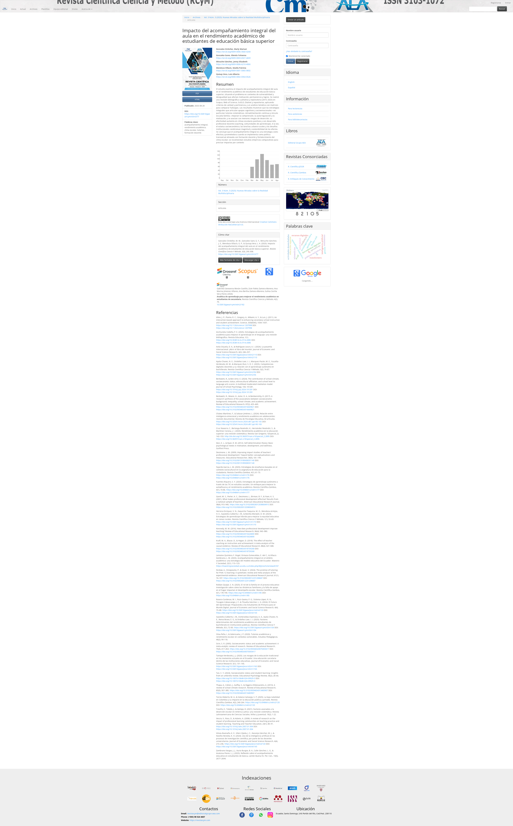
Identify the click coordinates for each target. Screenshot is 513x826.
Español (291, 87)
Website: (185, 820)
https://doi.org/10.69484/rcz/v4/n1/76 (232, 475)
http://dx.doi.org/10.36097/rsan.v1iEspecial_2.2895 (247, 436)
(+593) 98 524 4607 (196, 817)
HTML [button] (197, 99)
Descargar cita (251, 260)
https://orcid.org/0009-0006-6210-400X (233, 64)
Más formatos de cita (229, 260)
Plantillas (45, 9)
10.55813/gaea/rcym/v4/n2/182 (230, 304)
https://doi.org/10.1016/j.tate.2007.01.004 (234, 726)
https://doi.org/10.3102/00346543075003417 (249, 649)
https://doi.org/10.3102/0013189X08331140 (235, 460)
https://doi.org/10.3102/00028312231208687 (243, 578)
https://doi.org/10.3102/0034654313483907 (249, 690)
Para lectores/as (295, 108)
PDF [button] (197, 93)
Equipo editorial (61, 9)
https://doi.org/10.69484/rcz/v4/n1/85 (245, 592)
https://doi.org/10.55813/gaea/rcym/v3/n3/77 (197, 115)
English (291, 82)
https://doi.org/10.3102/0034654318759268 (235, 548)
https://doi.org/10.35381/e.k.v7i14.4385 (233, 340)
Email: (184, 813)
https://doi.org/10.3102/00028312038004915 (249, 504)
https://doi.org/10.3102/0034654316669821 (235, 407)
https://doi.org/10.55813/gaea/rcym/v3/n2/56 (236, 372)
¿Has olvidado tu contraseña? (299, 51)
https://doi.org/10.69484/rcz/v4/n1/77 (243, 489)
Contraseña (291, 41)
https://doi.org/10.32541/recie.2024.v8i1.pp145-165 (239, 421)
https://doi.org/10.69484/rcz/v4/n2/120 (262, 702)
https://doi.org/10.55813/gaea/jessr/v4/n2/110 (236, 354)
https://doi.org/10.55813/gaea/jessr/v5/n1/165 (236, 666)
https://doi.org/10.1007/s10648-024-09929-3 (235, 678)
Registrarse (496, 2)
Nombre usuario (293, 30)
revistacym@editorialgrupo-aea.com (203, 813)
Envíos (75, 9)
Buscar (502, 8)
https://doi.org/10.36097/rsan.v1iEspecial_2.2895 (237, 439)
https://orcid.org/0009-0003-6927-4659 (233, 58)
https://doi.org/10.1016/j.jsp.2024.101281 (234, 389)
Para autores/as (295, 114)
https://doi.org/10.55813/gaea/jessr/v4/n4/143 (245, 744)
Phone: (184, 817)
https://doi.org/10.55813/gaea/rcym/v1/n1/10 (236, 522)
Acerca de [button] (86, 9)
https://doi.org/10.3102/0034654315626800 (235, 534)
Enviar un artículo (296, 19)
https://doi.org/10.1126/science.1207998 (234, 325)
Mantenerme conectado (299, 56)
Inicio (13, 9)
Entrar (508, 2)
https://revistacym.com (200, 820)
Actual (23, 9)
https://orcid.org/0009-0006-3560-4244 (233, 51)
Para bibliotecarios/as (297, 119)
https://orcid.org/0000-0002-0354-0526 (233, 77)
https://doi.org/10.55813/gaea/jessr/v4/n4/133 (242, 610)
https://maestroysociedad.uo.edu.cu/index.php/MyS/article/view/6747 (247, 566)
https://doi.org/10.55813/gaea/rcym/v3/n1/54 (254, 627)
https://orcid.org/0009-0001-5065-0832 (233, 70)
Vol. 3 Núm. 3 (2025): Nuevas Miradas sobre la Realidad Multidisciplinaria (237, 17)
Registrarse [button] (302, 61)
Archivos (33, 9)
